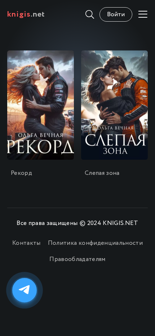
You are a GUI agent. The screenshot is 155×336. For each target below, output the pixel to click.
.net (26, 14)
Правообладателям (77, 259)
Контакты (26, 243)
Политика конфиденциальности (95, 243)
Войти (116, 14)
